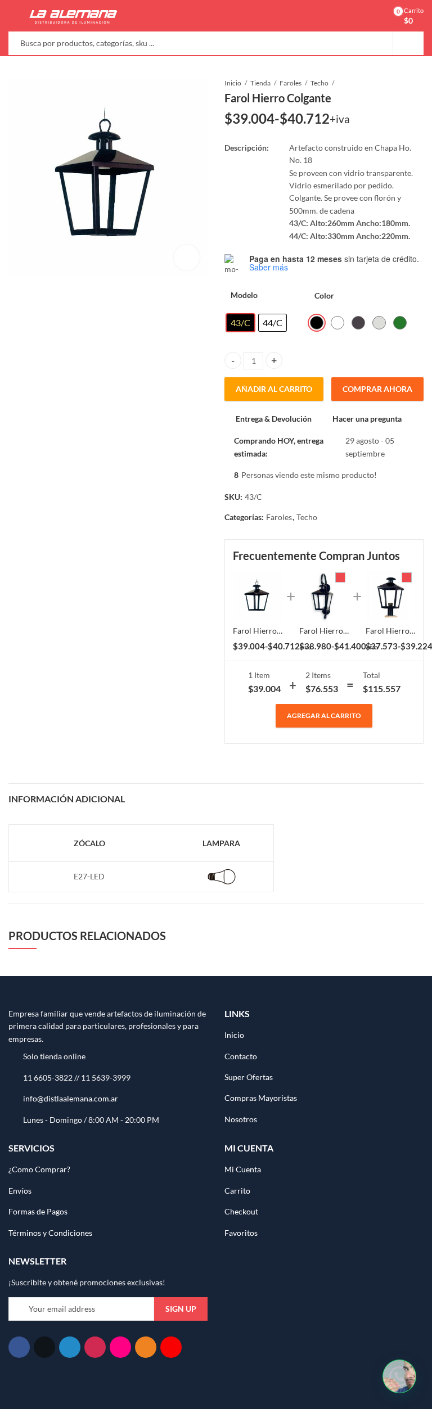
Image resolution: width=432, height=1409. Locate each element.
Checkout (241, 1211)
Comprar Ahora (377, 389)
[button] (399, 1376)
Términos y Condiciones (50, 1233)
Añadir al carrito (274, 389)
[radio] (240, 322)
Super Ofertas (248, 1077)
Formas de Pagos (38, 1211)
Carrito (237, 1190)
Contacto (240, 1056)
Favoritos (241, 1233)
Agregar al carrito (324, 715)
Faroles (291, 83)
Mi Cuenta (242, 1169)
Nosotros (240, 1119)
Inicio (232, 83)
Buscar (408, 43)
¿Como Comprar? (39, 1169)
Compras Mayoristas (260, 1098)
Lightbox (187, 257)
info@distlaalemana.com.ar (70, 1098)
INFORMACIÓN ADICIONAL (66, 798)
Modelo (244, 295)
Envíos (20, 1190)
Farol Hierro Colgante (271, 630)
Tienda (260, 83)
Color (324, 295)
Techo (319, 83)
